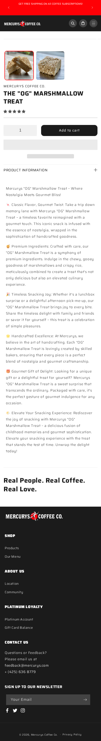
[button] (15, 111)
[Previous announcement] (9, 7)
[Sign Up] (85, 699)
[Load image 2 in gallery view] (50, 65)
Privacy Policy (72, 735)
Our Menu (13, 556)
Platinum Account (19, 619)
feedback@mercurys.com (27, 665)
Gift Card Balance (19, 627)
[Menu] (93, 23)
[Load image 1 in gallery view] (19, 65)
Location (12, 583)
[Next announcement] (92, 7)
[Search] (73, 23)
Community (14, 592)
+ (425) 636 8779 (20, 672)
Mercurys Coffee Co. (44, 735)
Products (12, 548)
